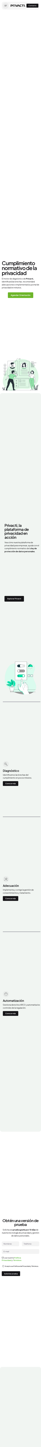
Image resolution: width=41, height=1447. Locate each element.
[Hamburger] (6, 6)
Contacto (32, 6)
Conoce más (10, 783)
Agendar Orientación (20, 295)
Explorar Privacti (14, 599)
